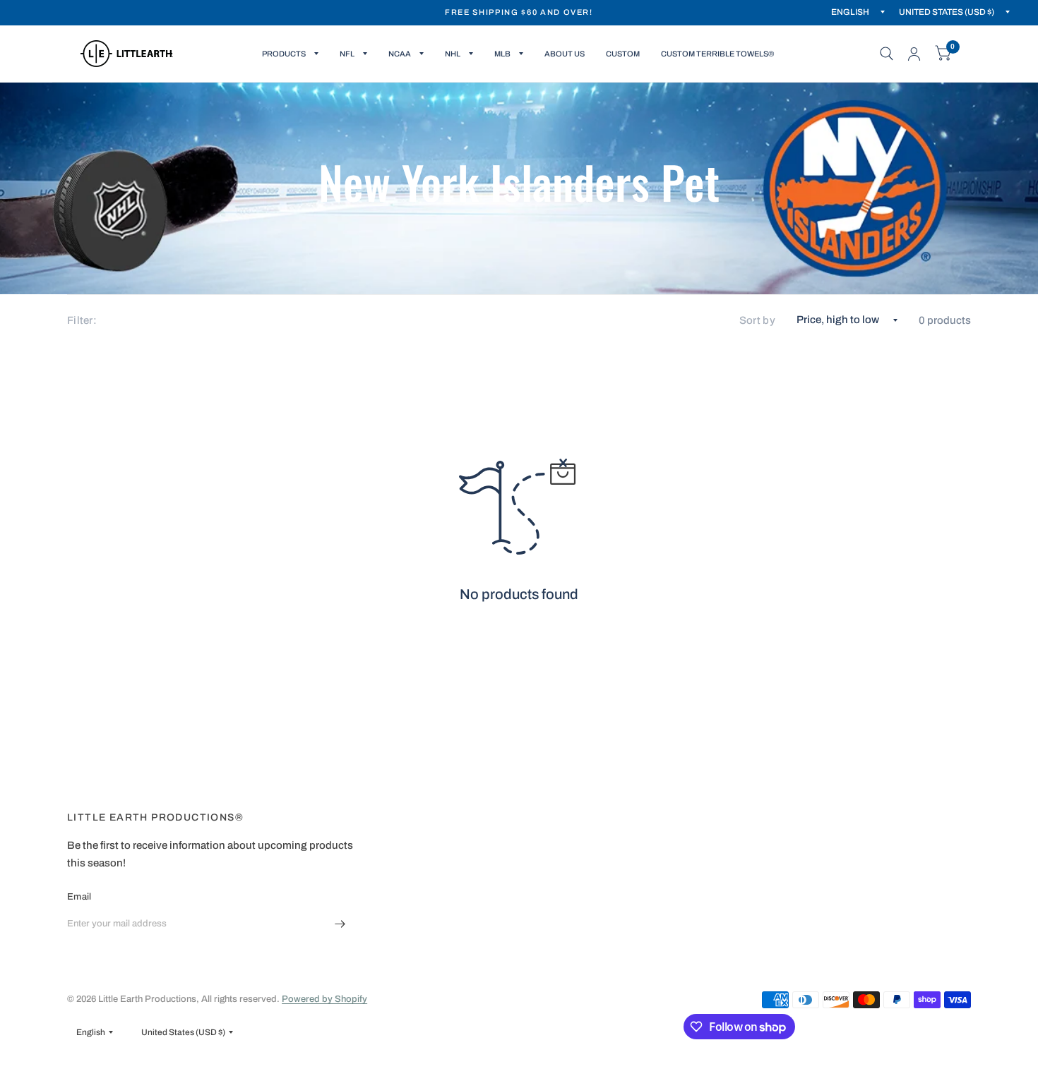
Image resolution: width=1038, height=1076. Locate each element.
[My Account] (914, 53)
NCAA (399, 53)
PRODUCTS (284, 53)
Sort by (757, 320)
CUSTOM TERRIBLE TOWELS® (717, 53)
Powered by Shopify (324, 999)
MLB (502, 53)
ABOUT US (564, 53)
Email (79, 897)
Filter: (82, 320)
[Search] (886, 53)
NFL (347, 53)
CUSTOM (623, 53)
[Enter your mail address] (340, 923)
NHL (452, 53)
